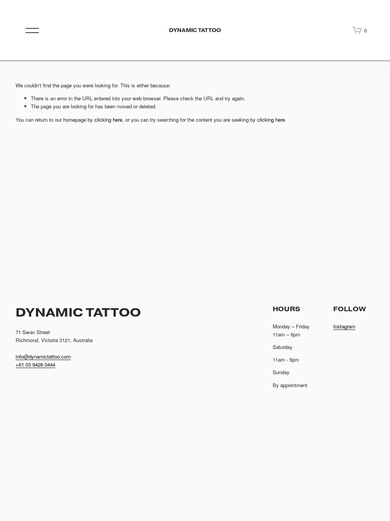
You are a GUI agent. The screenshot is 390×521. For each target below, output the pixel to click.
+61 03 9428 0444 (35, 364)
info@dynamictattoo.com (43, 356)
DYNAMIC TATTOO (195, 30)
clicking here (108, 119)
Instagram (344, 326)
